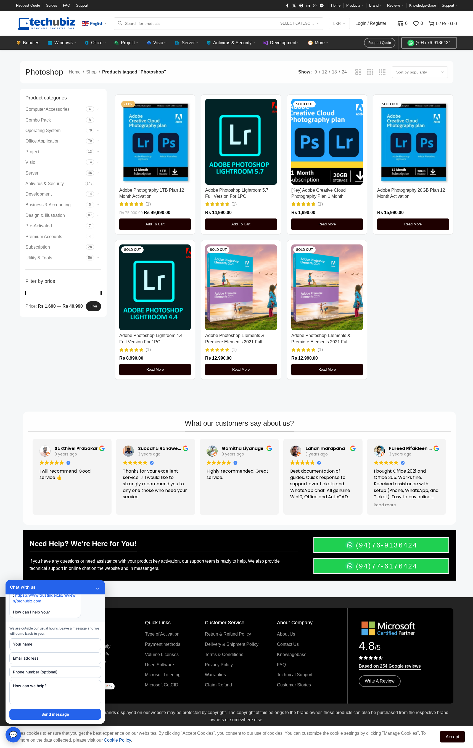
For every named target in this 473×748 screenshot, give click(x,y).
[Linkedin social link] (308, 5)
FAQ (281, 664)
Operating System (42, 130)
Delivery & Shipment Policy (231, 644)
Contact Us (288, 644)
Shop (91, 72)
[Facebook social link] (287, 5)
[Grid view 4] (382, 72)
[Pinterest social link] (301, 5)
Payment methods (162, 644)
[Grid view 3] (370, 72)
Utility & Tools (38, 258)
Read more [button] (385, 505)
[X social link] (294, 5)
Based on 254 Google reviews (390, 666)
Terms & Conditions (224, 654)
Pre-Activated (38, 225)
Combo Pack (38, 120)
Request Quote (379, 43)
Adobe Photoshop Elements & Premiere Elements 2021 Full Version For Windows (320, 341)
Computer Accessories (47, 109)
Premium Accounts (43, 236)
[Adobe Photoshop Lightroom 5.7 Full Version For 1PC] (241, 142)
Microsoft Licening (163, 674)
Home (75, 72)
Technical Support (294, 674)
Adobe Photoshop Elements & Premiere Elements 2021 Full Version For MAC (234, 341)
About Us (286, 634)
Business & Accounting (48, 204)
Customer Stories (294, 685)
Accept (452, 736)
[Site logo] (46, 23)
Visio (30, 162)
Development (38, 194)
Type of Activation (162, 634)
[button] (155, 224)
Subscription (37, 247)
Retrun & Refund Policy (228, 634)
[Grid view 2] (358, 72)
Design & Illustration (45, 215)
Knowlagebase (291, 654)
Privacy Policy (219, 664)
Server (31, 173)
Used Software (159, 664)
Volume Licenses (162, 654)
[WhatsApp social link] (314, 5)
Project (32, 151)
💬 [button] (13, 735)
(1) (148, 204)
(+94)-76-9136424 (433, 42)
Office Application (42, 141)
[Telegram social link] (321, 5)
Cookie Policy (117, 740)
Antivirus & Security (44, 183)
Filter (93, 306)
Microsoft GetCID (161, 685)
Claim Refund (218, 685)
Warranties (215, 674)
